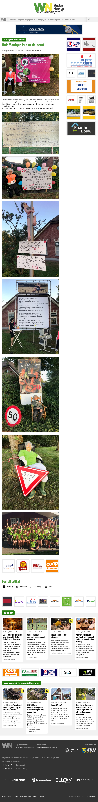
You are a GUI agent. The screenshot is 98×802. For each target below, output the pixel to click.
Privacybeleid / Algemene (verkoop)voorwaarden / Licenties (23, 796)
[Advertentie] (8, 566)
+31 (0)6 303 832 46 (8, 768)
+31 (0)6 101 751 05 (8, 765)
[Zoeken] (89, 19)
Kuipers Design (91, 796)
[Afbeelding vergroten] (30, 75)
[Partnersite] (71, 750)
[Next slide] (93, 780)
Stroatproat (37, 51)
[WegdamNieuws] (49, 8)
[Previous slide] (5, 780)
